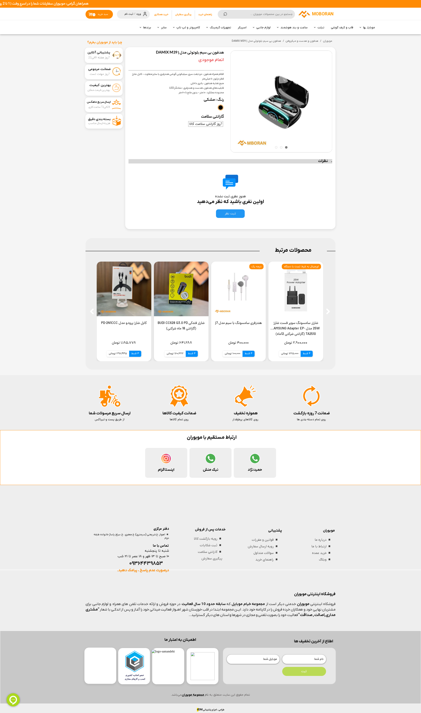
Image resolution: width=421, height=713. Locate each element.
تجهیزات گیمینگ (220, 27)
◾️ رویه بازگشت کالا (208, 539)
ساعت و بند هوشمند (294, 27)
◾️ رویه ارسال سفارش (263, 546)
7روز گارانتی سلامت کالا (205, 124)
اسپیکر (242, 27)
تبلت (321, 27)
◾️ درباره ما (323, 540)
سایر (164, 27)
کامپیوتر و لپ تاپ (188, 27)
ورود (138, 14)
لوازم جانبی (263, 27)
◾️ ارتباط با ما (321, 546)
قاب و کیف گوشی (342, 27)
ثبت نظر (230, 214)
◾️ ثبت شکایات (211, 545)
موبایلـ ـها (369, 27)
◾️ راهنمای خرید (267, 559)
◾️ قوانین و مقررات (265, 540)
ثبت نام (129, 14)
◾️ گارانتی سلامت (210, 552)
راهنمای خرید (205, 15)
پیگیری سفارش (183, 15)
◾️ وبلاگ (325, 559)
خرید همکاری (161, 15)
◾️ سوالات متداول (266, 553)
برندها (147, 27)
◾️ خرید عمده (322, 553)
